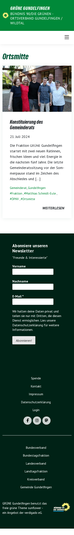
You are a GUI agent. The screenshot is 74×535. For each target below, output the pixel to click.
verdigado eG (33, 513)
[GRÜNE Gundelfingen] (5, 15)
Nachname (20, 281)
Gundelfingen (37, 188)
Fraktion (17, 193)
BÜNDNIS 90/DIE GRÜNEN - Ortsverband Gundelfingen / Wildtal (36, 18)
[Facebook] (27, 420)
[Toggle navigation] (67, 37)
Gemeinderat (18, 188)
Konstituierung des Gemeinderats (26, 125)
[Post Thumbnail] (37, 88)
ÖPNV (15, 199)
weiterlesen (53, 208)
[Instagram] (37, 420)
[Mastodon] (46, 420)
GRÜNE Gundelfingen (30, 8)
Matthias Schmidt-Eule (41, 193)
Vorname (19, 266)
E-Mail (18, 296)
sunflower (34, 508)
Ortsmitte (28, 199)
